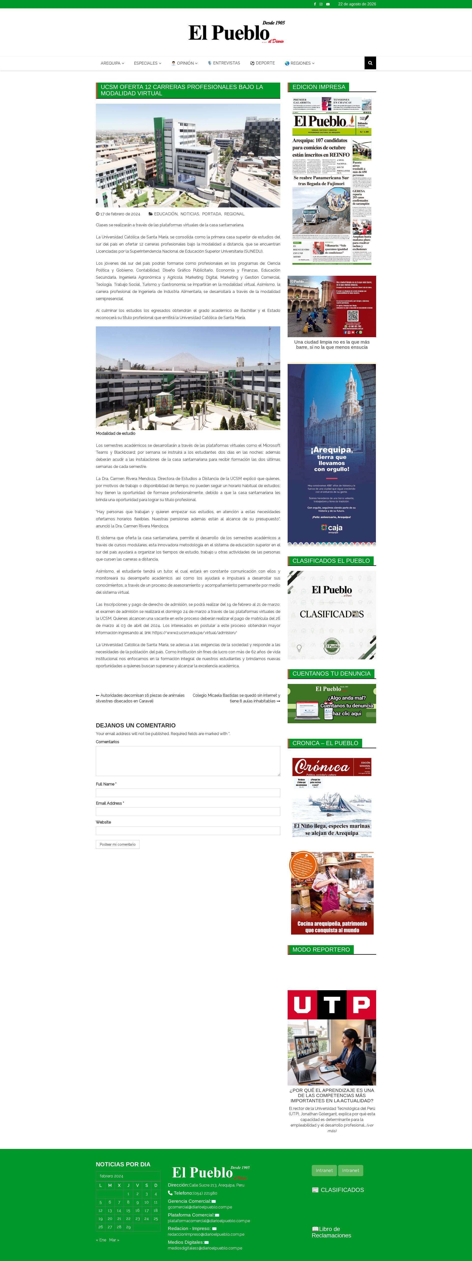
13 (110, 1210)
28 (119, 1227)
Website (103, 822)
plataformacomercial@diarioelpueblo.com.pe (209, 1220)
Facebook (315, 4)
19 (101, 1218)
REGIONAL (234, 214)
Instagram (321, 4)
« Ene (101, 1240)
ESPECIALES (146, 63)
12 (101, 1210)
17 (147, 1210)
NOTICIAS (189, 214)
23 (137, 1218)
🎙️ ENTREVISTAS (223, 63)
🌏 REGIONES (298, 63)
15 (128, 1210)
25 (156, 1218)
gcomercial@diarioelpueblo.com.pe (200, 1207)
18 (156, 1210)
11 (156, 1202)
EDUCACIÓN (165, 214)
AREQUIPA (110, 63)
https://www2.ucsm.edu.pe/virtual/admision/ (194, 632)
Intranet (324, 1170)
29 (128, 1227)
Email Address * (110, 803)
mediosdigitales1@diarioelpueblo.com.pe (205, 1248)
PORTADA (211, 214)
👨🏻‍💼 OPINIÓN (182, 63)
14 (119, 1210)
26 (100, 1227)
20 (110, 1218)
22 (128, 1218)
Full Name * (106, 784)
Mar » (114, 1240)
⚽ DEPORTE (262, 63)
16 (137, 1210)
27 (110, 1227)
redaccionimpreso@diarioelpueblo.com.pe (206, 1234)
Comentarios (107, 741)
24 (146, 1218)
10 (147, 1202)
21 (119, 1218)
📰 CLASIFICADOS (338, 1190)
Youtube (328, 4)
